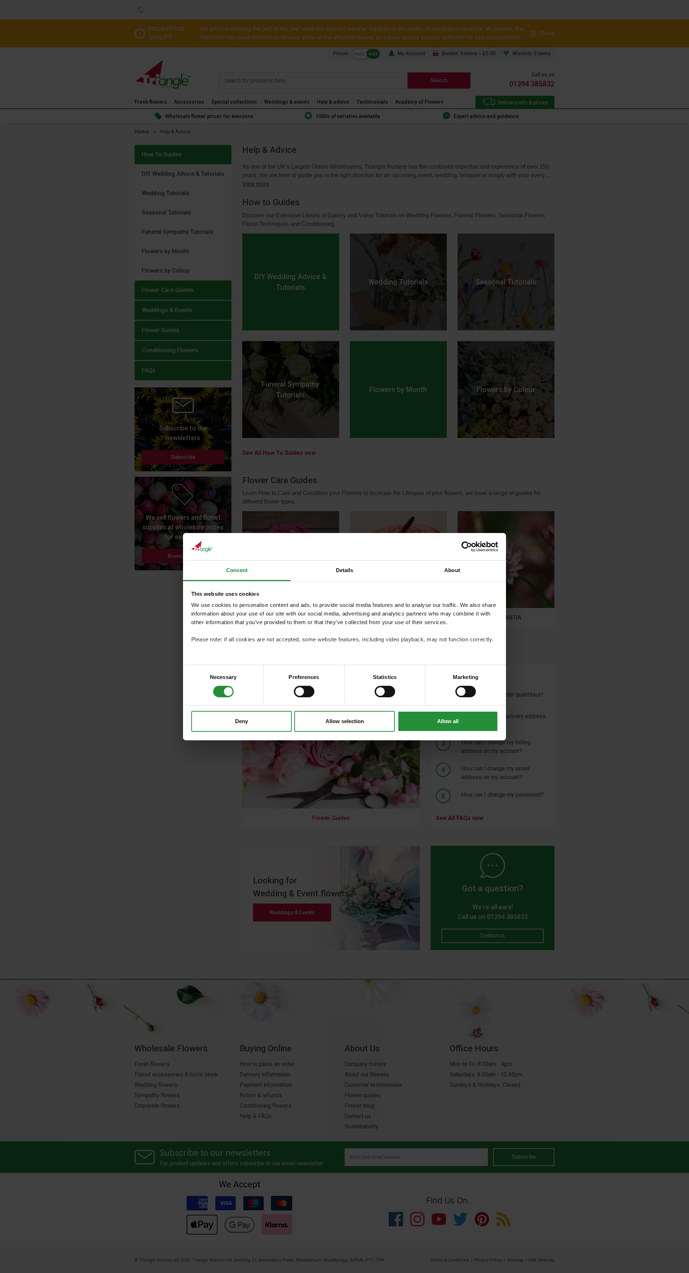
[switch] (304, 691)
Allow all (448, 721)
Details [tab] (344, 570)
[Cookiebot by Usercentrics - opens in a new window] (466, 546)
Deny (241, 721)
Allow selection (344, 721)
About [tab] (452, 570)
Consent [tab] (237, 570)
